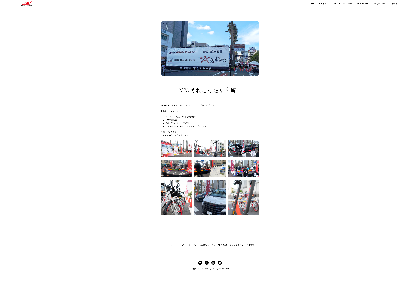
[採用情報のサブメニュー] (398, 3)
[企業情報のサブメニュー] (352, 3)
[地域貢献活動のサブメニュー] (386, 3)
